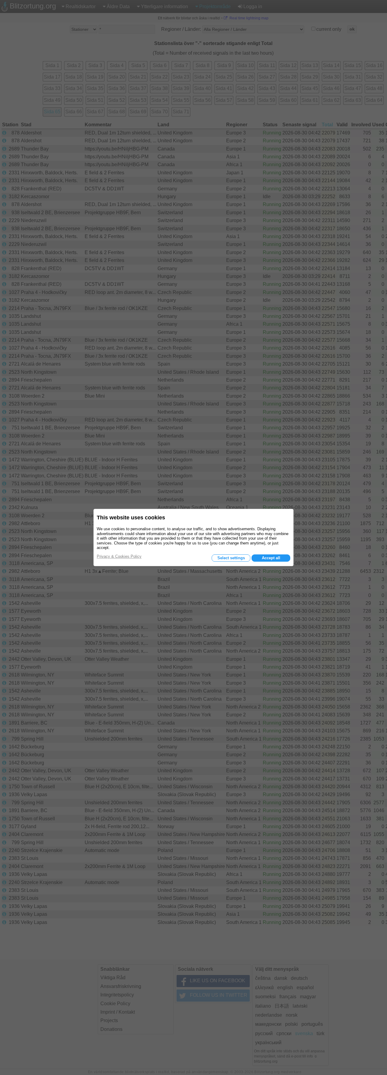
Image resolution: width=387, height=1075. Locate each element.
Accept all (271, 558)
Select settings (231, 558)
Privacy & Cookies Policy (119, 556)
